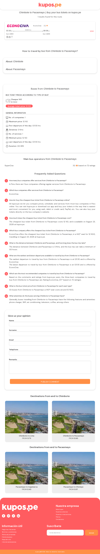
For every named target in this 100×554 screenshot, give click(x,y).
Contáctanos (60, 519)
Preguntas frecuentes (9, 529)
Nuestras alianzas (62, 512)
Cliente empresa (7, 537)
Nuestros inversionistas (63, 514)
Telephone (13, 349)
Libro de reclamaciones (9, 542)
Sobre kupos (59, 509)
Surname (13, 330)
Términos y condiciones (9, 532)
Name (11, 320)
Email (11, 340)
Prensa (58, 517)
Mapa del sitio (6, 539)
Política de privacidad (8, 534)
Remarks (13, 359)
